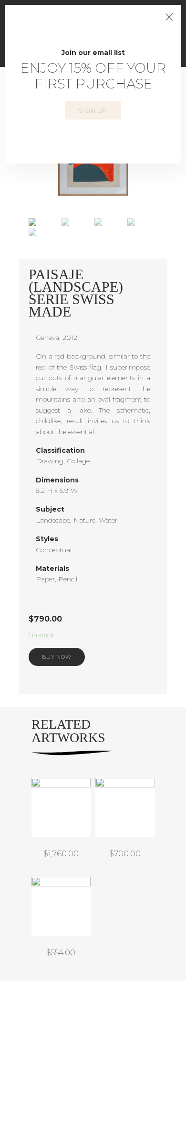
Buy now (57, 657)
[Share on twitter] (102, 675)
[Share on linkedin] (125, 675)
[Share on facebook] (79, 675)
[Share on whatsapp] (148, 675)
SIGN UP (93, 110)
